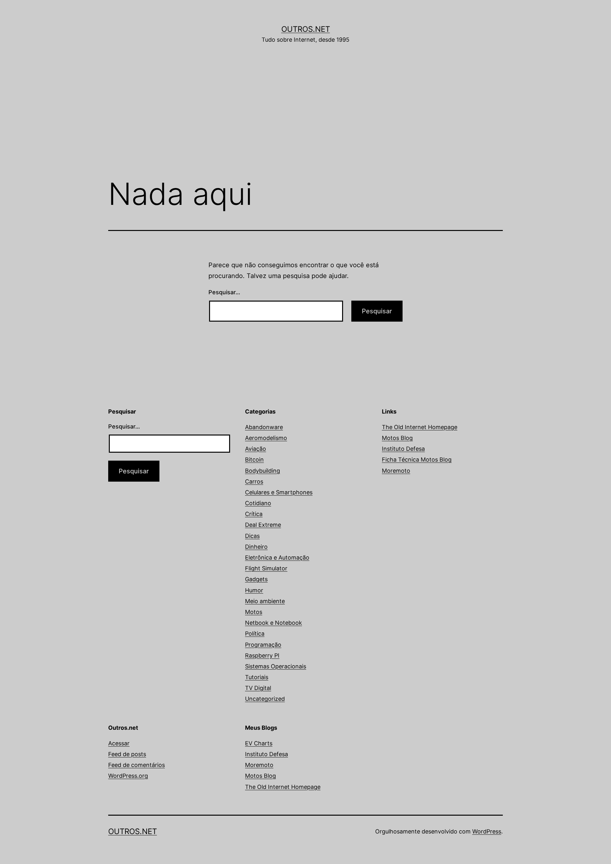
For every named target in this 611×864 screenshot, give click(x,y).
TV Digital (258, 688)
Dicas (252, 536)
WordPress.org (128, 775)
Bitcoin (254, 459)
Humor (254, 590)
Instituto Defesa (403, 448)
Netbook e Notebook (273, 622)
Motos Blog (397, 438)
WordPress (486, 831)
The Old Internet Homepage (419, 427)
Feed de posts (127, 754)
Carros (254, 481)
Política (254, 633)
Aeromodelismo (266, 438)
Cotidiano (258, 503)
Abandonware (264, 427)
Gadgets (256, 579)
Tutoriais (256, 677)
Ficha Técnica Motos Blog (417, 459)
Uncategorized (265, 698)
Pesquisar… (224, 292)
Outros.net (305, 29)
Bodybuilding (262, 470)
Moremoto (396, 470)
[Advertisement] (305, 119)
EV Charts (258, 743)
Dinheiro (256, 546)
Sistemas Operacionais (275, 666)
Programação (263, 644)
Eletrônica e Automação (277, 557)
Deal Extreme (263, 524)
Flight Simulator (266, 568)
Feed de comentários (136, 765)
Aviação (255, 448)
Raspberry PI (262, 655)
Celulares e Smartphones (279, 492)
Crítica (254, 514)
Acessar (119, 743)
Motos (253, 612)
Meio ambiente (265, 601)
